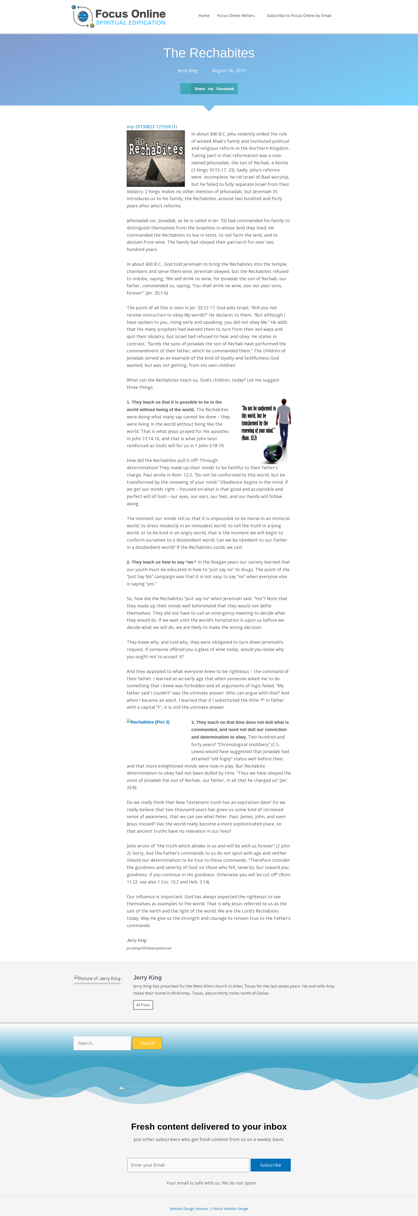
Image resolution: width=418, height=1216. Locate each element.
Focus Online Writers (235, 15)
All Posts (143, 1005)
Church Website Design (230, 1208)
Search (147, 1043)
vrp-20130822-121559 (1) (152, 126)
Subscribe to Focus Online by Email (299, 15)
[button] (341, 15)
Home (204, 15)
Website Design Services (189, 1208)
